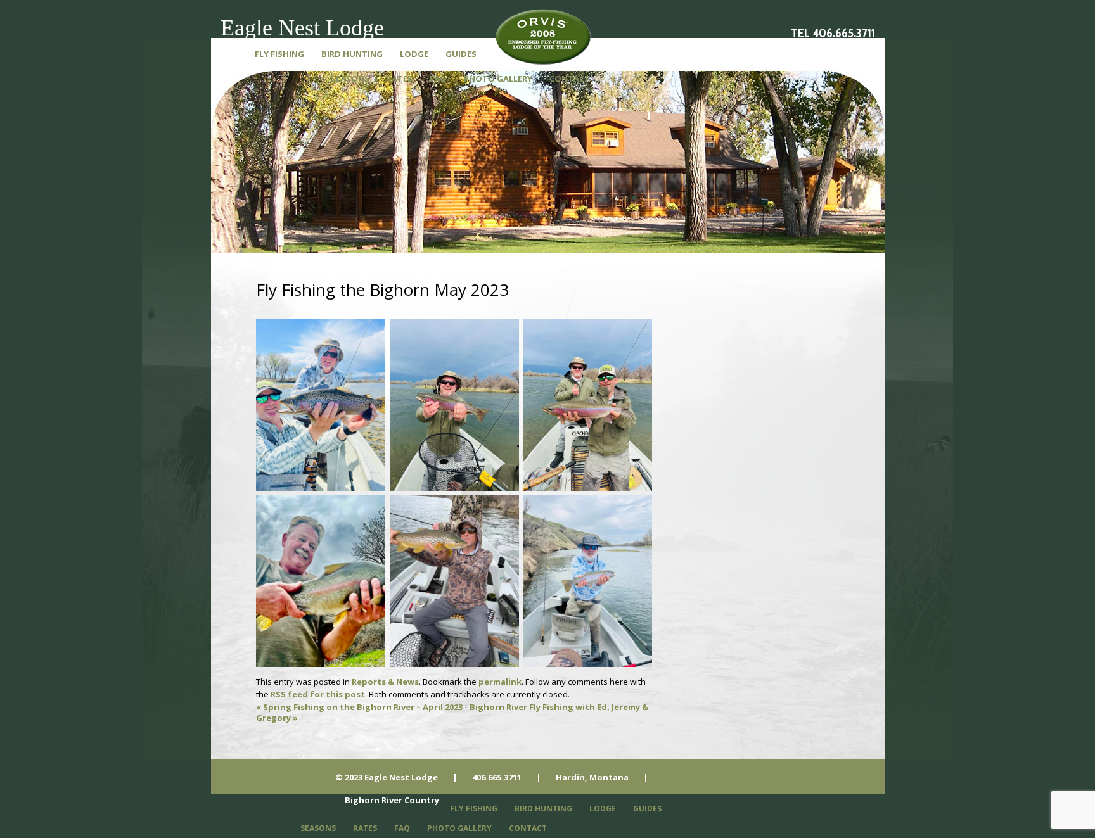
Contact (569, 78)
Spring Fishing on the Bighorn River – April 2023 (359, 707)
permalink (500, 681)
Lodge (414, 54)
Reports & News (385, 681)
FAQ (438, 78)
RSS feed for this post (318, 694)
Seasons (350, 78)
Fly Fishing (279, 54)
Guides (461, 54)
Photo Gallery (498, 78)
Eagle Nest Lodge (302, 28)
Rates (400, 78)
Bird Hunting (352, 54)
